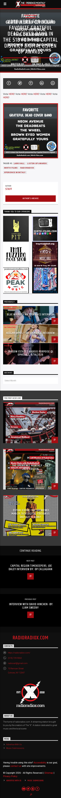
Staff (28, 64)
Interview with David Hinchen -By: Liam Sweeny (31, 606)
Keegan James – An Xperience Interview (30, 333)
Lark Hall (19, 163)
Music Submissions (15, 748)
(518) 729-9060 (15, 658)
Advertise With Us (14, 744)
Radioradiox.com (31, 638)
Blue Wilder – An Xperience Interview (30, 314)
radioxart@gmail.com (18, 663)
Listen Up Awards (37, 163)
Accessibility (40, 762)
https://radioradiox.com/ (19, 653)
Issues (8, 405)
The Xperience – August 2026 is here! (31, 421)
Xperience (30, 18)
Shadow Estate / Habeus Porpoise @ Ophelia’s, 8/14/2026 (30, 353)
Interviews (10, 309)
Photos (8, 346)
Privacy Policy (10, 776)
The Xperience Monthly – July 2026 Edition (31, 467)
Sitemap (49, 773)
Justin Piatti (10, 438)
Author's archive (31, 198)
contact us (15, 766)
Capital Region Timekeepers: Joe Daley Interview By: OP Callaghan (30, 567)
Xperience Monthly (15, 172)
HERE (11, 94)
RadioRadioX (27, 168)
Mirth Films (11, 168)
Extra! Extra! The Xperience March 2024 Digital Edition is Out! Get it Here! (30, 514)
